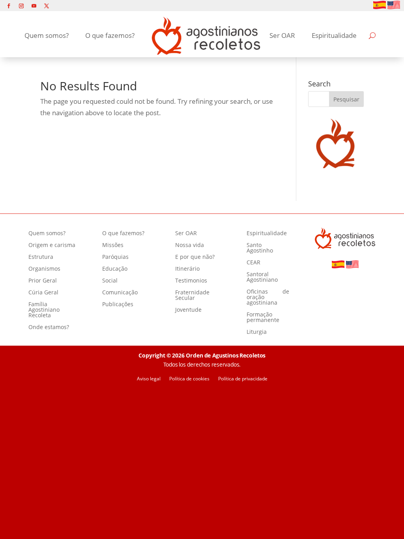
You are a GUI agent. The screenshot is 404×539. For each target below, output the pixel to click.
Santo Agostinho (260, 248)
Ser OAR (282, 35)
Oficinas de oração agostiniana (268, 297)
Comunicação (120, 293)
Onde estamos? (48, 327)
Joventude (188, 310)
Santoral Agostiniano (262, 277)
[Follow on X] (46, 6)
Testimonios (191, 281)
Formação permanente (263, 318)
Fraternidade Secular (192, 295)
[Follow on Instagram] (21, 6)
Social (110, 281)
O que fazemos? (110, 35)
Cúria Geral (43, 293)
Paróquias (115, 257)
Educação (114, 269)
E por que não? (195, 257)
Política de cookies (189, 379)
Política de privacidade (242, 379)
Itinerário (187, 269)
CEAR (253, 263)
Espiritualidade (334, 35)
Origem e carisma (51, 245)
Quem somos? (46, 35)
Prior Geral (42, 281)
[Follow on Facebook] (8, 6)
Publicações (117, 304)
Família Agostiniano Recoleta (44, 310)
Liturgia (257, 332)
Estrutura (40, 257)
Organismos (44, 269)
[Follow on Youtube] (34, 6)
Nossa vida (189, 245)
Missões (112, 245)
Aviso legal (149, 379)
